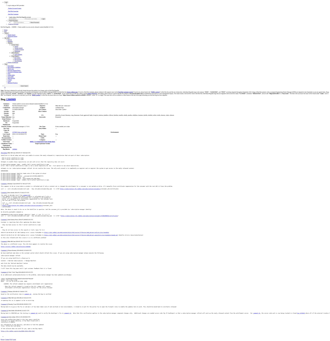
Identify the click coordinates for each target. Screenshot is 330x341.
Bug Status (17, 58)
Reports (10, 43)
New (5, 31)
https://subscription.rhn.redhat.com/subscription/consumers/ (80, 189)
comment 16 (27, 294)
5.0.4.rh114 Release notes (14, 72)
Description (4, 153)
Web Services (11, 78)
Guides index (11, 75)
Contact (10, 79)
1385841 (14, 149)
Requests (10, 41)
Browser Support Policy (14, 70)
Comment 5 (4, 219)
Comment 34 (4, 317)
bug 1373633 (301, 313)
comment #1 (26, 195)
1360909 (11, 99)
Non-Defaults (18, 61)
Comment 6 (4, 241)
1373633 (14, 132)
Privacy (3, 339)
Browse (10, 39)
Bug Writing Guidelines (14, 67)
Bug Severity (18, 59)
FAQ (9, 73)
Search (6, 33)
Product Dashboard (13, 62)
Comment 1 (4, 183)
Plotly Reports (15, 56)
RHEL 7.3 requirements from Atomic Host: (42, 141)
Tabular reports (18, 48)
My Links (7, 38)
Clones (6, 132)
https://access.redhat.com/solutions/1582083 (16, 246)
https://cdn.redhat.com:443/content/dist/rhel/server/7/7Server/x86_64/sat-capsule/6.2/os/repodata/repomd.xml (81, 235)
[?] (5, 87)
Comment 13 (4, 272)
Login (6, 2)
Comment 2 (4, 192)
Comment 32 (4, 310)
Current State (15, 44)
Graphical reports (19, 49)
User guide (10, 76)
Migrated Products (13, 83)
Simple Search (11, 35)
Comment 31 (4, 304)
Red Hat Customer (13, 14)
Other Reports (15, 52)
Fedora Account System (14, 8)
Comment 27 (4, 298)
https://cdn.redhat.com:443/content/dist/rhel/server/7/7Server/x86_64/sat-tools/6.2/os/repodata (76, 232)
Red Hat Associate (13, 11)
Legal (9, 81)
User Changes (18, 54)
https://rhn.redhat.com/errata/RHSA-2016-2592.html (18, 331)
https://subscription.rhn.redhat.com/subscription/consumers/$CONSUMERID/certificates (89, 215)
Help (6, 64)
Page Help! (11, 66)
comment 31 (256, 313)
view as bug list (22, 132)
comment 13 (67, 313)
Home (5, 30)
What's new (11, 69)
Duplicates (17, 51)
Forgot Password (12, 20)
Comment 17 (4, 291)
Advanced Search (12, 36)
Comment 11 (4, 250)
